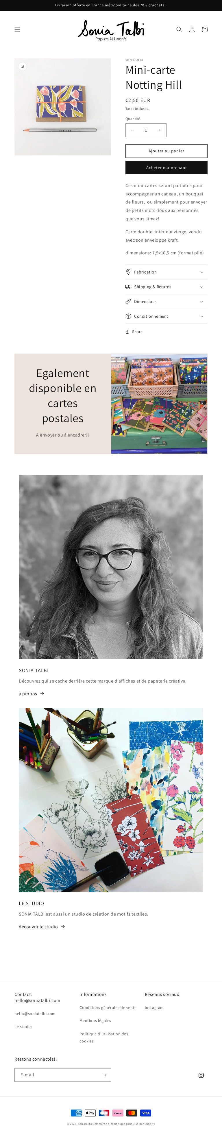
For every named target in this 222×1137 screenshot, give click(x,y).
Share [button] (137, 331)
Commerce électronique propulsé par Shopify (123, 1124)
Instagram (154, 1007)
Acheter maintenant (166, 167)
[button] (17, 29)
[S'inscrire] (104, 1075)
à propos (28, 694)
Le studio (23, 1026)
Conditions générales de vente (107, 1007)
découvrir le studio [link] (38, 927)
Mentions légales (95, 1020)
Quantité (132, 118)
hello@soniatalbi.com (35, 1013)
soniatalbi (85, 1124)
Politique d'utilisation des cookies (103, 1037)
